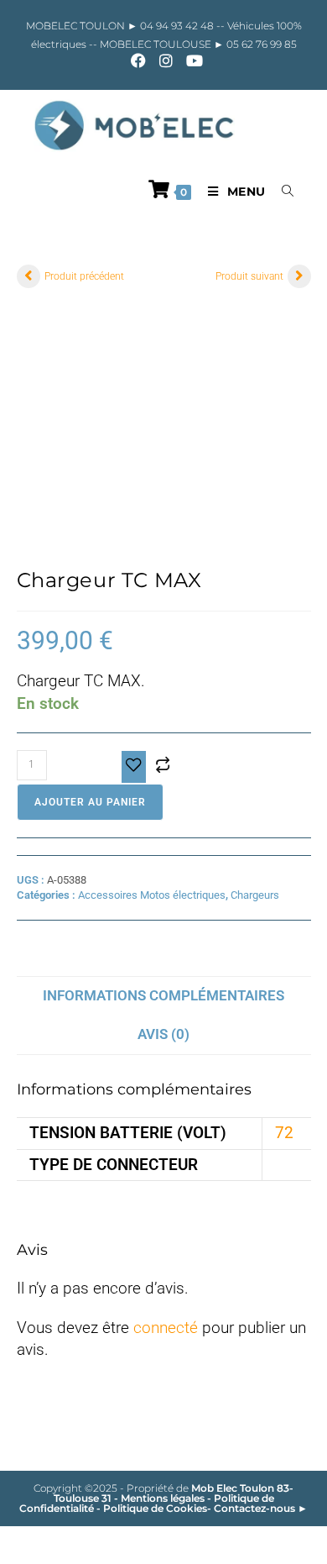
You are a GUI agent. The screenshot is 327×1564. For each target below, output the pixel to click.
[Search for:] (281, 191)
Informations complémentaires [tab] (163, 995)
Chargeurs (255, 895)
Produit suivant (249, 276)
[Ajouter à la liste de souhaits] (134, 767)
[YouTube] (191, 61)
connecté (165, 1327)
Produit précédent (84, 276)
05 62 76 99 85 (260, 44)
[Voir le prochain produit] (299, 276)
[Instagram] (166, 61)
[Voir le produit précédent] (28, 276)
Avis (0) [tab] (163, 1034)
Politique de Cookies (155, 1508)
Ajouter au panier (90, 802)
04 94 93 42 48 (178, 25)
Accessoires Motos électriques (152, 895)
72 (284, 1132)
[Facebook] (138, 61)
